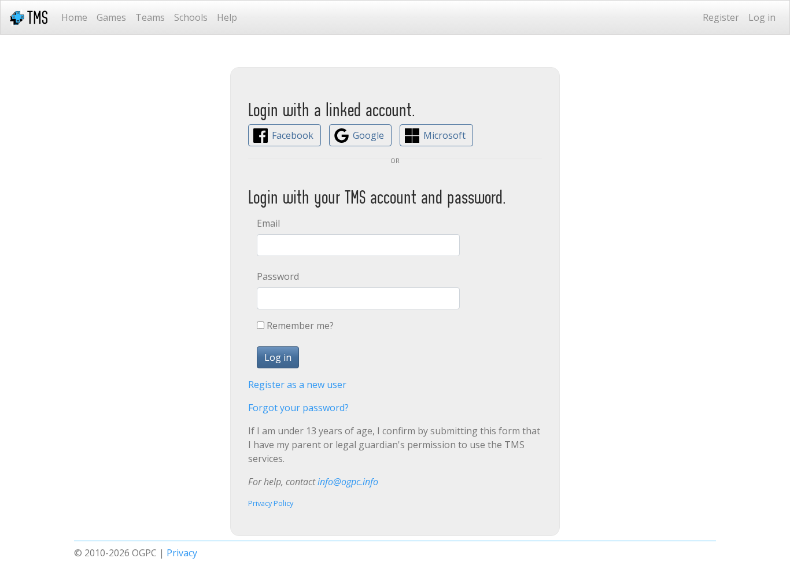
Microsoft (444, 135)
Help (227, 17)
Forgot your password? (298, 407)
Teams (150, 17)
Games (111, 17)
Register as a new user (297, 384)
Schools (191, 17)
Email (268, 223)
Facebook (292, 135)
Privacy (182, 552)
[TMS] (28, 17)
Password (278, 276)
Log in (762, 17)
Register (721, 17)
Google (368, 135)
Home (74, 17)
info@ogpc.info (348, 481)
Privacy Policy (270, 503)
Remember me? (300, 325)
